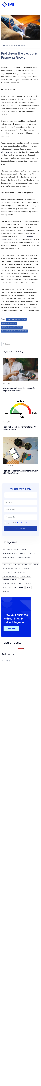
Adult (24, 549)
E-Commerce (7, 564)
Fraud (36, 564)
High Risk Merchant (20, 572)
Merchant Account (9, 583)
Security (6, 591)
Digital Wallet (33, 561)
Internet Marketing (9, 580)
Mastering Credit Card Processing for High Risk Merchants (19, 389)
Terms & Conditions (23, 523)
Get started (20, 529)
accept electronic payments (16, 319)
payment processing (9, 587)
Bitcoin (32, 553)
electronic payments (9, 152)
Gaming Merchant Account (12, 568)
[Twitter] (4, 661)
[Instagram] (9, 661)
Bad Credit (23, 553)
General (26, 568)
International (25, 576)
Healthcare (7, 572)
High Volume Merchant (10, 576)
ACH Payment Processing (11, 549)
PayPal (21, 587)
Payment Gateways (25, 583)
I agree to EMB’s (18, 523)
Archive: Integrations (10, 553)
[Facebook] (2, 661)
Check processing (9, 561)
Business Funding (8, 557)
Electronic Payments (9, 323)
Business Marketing (23, 557)
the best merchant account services (14, 331)
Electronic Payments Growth (12, 327)
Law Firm (21, 580)
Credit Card (22, 561)
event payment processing (22, 564)
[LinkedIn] (7, 661)
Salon (29, 587)
